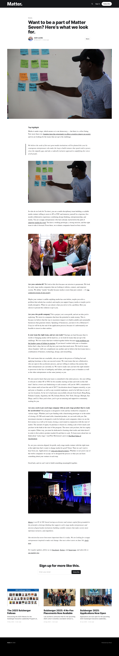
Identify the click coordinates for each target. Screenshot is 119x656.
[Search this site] (92, 3)
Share (87, 39)
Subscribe (106, 4)
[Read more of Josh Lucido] (30, 38)
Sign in (97, 4)
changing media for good (37, 222)
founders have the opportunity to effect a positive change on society (67, 134)
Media (30, 18)
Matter (9, 642)
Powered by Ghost (107, 642)
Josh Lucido (38, 38)
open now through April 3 (60, 451)
